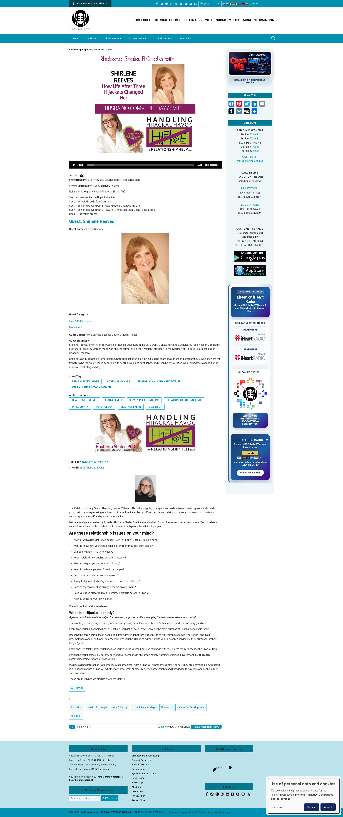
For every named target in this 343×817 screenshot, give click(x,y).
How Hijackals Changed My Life (159, 381)
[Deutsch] (233, 3)
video (256, 146)
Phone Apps (137, 782)
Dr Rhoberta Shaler (93, 467)
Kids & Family (113, 400)
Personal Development (192, 707)
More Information (258, 20)
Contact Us (137, 791)
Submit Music (227, 20)
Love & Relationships (80, 321)
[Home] (80, 20)
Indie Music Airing (138, 38)
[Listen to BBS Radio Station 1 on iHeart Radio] (250, 337)
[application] (145, 165)
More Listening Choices (250, 160)
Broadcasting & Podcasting (145, 756)
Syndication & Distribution (144, 773)
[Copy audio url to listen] (76, 175)
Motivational (76, 327)
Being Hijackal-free (85, 381)
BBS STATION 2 (250, 204)
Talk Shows (91, 38)
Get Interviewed (198, 20)
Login (161, 726)
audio (256, 134)
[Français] (230, 3)
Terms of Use (138, 800)
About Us (136, 787)
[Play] (74, 165)
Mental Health (131, 406)
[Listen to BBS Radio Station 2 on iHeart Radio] (250, 357)
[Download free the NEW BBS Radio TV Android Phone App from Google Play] (250, 255)
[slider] (140, 165)
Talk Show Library (140, 764)
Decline (311, 807)
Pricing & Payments (141, 760)
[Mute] (207, 165)
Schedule (143, 20)
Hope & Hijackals (118, 381)
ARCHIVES (77, 688)
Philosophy (80, 406)
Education (76, 707)
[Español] (246, 3)
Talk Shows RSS (163, 38)
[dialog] (303, 795)
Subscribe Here (250, 472)
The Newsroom (113, 38)
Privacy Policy (138, 796)
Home (76, 38)
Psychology (104, 406)
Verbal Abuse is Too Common (91, 387)
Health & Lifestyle (84, 400)
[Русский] (243, 3)
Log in (217, 3)
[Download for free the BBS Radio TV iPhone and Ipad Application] (250, 270)
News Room (138, 778)
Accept (328, 807)
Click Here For (249, 156)
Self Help (155, 406)
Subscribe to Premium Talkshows (91, 3)
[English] (224, 3)
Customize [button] (276, 807)
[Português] (240, 3)
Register (205, 3)
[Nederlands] (227, 3)
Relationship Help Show (95, 461)
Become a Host (167, 20)
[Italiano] (236, 3)
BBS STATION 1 (250, 188)
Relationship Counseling (184, 400)
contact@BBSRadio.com (96, 769)
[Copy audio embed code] (71, 175)
